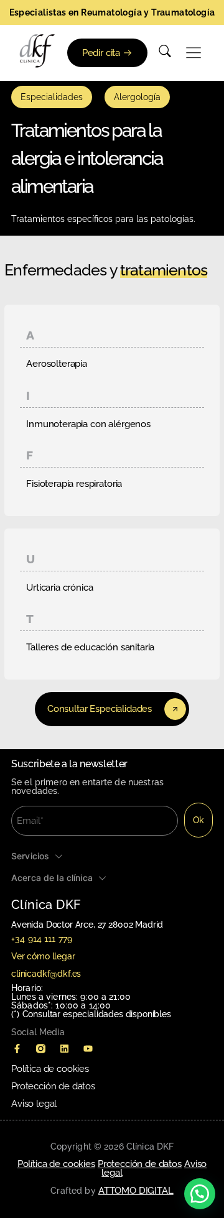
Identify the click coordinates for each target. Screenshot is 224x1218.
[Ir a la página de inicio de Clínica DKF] (37, 51)
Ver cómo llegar (43, 956)
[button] (194, 53)
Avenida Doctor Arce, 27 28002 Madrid (87, 925)
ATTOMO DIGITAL (136, 1190)
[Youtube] (87, 1048)
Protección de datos (53, 1086)
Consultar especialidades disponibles (96, 1014)
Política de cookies (50, 1068)
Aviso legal (34, 1103)
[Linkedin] (64, 1048)
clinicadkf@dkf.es (46, 974)
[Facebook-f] (16, 1048)
